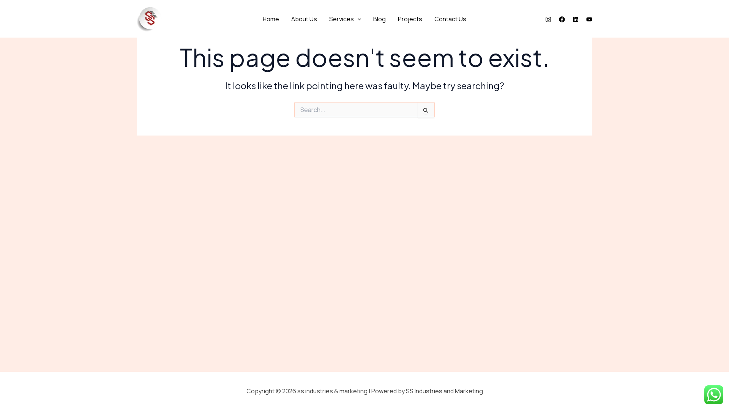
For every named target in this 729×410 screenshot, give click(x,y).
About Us (304, 19)
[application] (357, 19)
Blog (379, 19)
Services (341, 19)
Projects (410, 19)
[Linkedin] (576, 19)
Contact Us (450, 19)
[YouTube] (589, 19)
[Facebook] (562, 19)
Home (271, 19)
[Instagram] (548, 19)
